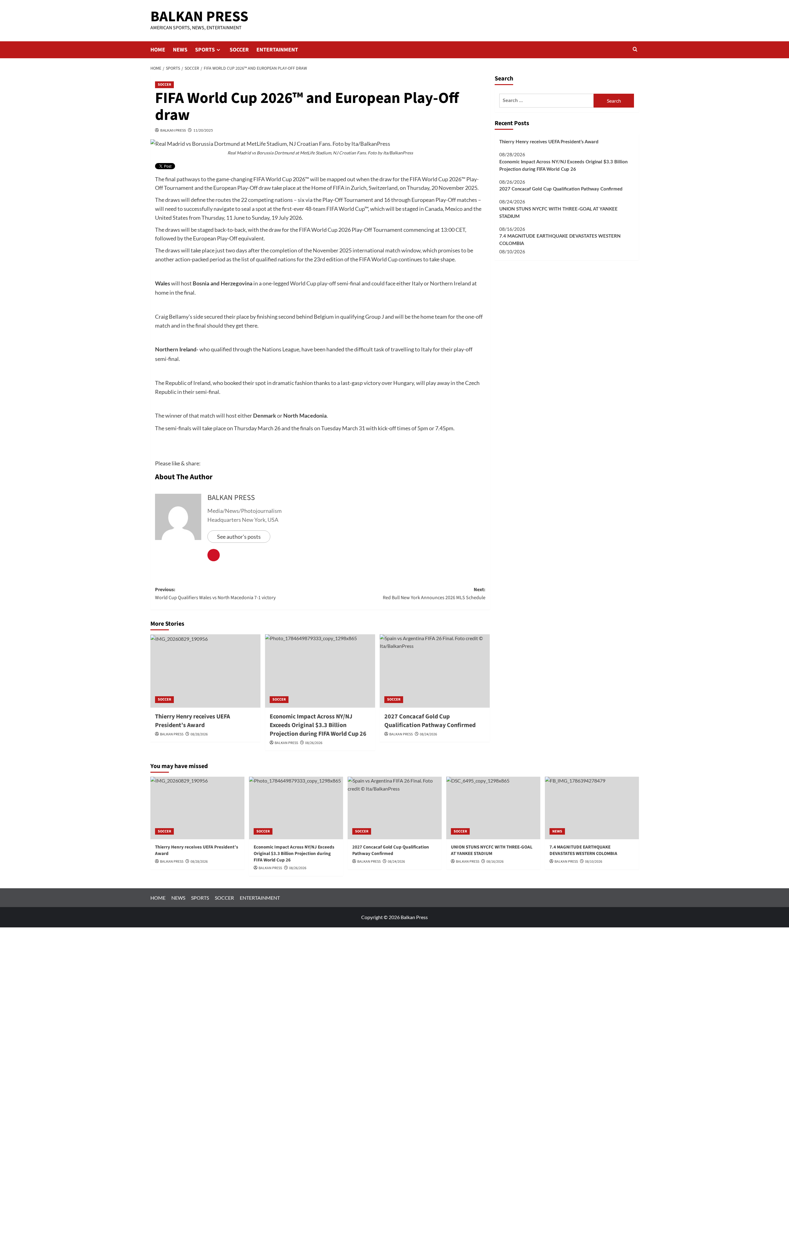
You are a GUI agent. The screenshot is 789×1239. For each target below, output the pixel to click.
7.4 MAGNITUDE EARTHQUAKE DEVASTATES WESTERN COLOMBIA (560, 240)
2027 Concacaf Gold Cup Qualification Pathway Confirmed (561, 189)
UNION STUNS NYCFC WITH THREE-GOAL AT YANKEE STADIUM (558, 213)
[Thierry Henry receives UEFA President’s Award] (205, 671)
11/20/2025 (203, 130)
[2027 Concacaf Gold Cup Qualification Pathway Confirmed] (435, 671)
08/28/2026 (199, 734)
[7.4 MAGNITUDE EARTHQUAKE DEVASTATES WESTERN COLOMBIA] (592, 808)
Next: (434, 593)
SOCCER (239, 50)
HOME (157, 50)
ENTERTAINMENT (277, 50)
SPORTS (205, 50)
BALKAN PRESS (199, 16)
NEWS (180, 50)
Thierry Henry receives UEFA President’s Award (192, 721)
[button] (635, 49)
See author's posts (239, 536)
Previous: (215, 593)
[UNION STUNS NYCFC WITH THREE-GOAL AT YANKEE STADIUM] (493, 808)
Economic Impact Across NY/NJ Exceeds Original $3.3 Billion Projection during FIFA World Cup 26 (563, 166)
